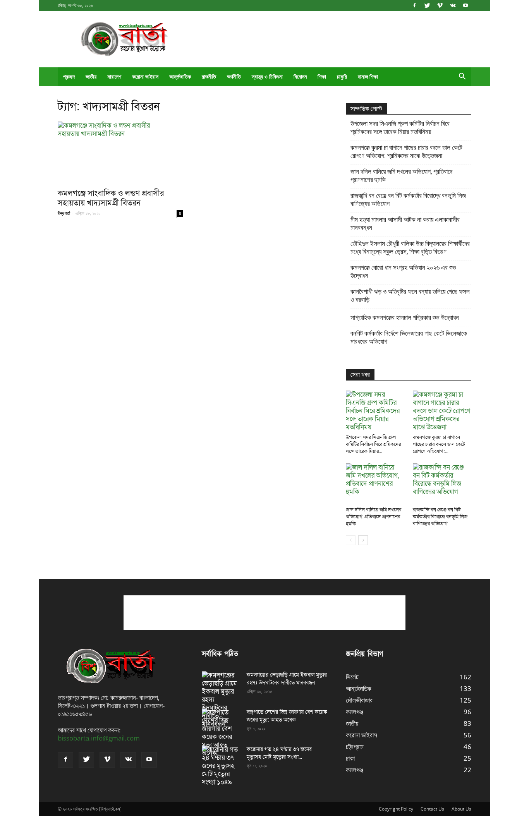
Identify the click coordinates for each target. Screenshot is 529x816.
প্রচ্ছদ (69, 76)
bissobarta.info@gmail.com (99, 738)
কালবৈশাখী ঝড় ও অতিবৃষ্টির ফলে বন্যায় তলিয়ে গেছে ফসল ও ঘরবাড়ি (410, 295)
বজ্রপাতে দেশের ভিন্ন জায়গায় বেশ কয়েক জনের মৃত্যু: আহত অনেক (287, 715)
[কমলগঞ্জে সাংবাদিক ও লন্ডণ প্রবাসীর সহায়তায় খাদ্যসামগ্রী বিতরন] (120, 152)
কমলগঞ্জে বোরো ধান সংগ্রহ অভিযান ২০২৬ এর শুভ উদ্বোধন (403, 271)
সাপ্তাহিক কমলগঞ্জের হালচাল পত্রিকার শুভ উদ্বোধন (404, 317)
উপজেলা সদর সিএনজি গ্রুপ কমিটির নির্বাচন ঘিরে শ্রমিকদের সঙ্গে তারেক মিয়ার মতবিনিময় (400, 127)
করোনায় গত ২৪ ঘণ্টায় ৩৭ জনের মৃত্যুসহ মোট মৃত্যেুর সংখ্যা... (279, 753)
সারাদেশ (114, 76)
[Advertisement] (330, 39)
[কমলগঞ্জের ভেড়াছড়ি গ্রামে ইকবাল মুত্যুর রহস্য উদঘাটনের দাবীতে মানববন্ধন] (221, 699)
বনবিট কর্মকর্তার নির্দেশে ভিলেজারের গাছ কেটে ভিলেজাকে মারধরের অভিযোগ (408, 337)
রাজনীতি (209, 76)
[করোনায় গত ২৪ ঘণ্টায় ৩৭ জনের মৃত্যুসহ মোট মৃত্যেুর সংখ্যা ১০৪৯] (221, 766)
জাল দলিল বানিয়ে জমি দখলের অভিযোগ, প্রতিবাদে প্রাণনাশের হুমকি (401, 175)
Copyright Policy (396, 809)
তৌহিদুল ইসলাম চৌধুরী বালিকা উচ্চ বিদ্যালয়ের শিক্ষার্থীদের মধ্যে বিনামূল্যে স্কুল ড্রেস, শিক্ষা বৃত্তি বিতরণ (410, 247)
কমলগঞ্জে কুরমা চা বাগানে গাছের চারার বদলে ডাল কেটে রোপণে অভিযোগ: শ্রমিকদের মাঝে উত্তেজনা (406, 151)
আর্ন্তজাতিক (180, 76)
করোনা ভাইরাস (145, 76)
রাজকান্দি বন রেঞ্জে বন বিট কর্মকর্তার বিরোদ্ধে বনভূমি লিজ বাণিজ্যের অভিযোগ (408, 199)
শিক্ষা (322, 76)
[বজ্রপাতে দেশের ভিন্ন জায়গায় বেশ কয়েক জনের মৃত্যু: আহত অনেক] (221, 732)
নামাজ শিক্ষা (368, 76)
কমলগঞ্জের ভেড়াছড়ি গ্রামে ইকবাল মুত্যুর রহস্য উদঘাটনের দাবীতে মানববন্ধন (287, 678)
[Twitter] (427, 5)
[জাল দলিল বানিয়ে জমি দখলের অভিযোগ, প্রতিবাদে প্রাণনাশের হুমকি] (375, 483)
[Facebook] (414, 5)
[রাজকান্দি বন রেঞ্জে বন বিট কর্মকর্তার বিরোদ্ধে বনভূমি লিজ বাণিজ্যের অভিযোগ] (442, 483)
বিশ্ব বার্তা (64, 213)
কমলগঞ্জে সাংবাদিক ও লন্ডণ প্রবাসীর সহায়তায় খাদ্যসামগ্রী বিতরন (111, 198)
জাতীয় (91, 76)
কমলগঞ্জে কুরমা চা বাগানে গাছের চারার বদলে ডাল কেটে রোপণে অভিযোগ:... (439, 444)
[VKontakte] (453, 5)
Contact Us (432, 809)
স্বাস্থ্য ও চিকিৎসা (267, 76)
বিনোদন (300, 76)
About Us (461, 809)
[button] (462, 76)
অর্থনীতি (234, 76)
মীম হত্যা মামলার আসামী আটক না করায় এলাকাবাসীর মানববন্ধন (405, 223)
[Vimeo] (440, 5)
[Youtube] (465, 5)
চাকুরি (342, 76)
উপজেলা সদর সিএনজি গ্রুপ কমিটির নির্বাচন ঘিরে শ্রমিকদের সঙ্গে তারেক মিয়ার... (373, 444)
